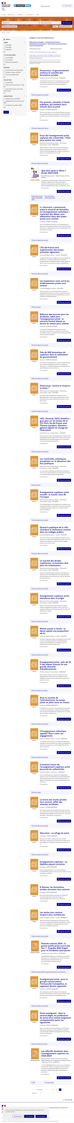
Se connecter (68, 6)
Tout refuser (29, 1116)
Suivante (34, 1093)
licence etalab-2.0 (53, 1121)
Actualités (19, 14)
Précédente (40, 1089)
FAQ (37, 14)
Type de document (10, 55)
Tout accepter (41, 1116)
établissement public (56, 48)
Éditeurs (6, 67)
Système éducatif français (52, 42)
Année (6, 42)
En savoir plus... (44, 87)
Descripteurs (8, 96)
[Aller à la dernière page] (41, 1093)
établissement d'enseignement (37, 44)
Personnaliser (17, 1116)
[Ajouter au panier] (59, 90)
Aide (55, 26)
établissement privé (34, 48)
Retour (8, 32)
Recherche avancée (65, 26)
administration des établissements (57, 44)
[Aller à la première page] (32, 1090)
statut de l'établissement (36, 45)
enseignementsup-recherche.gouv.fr (58, 1107)
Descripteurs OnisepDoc (37, 42)
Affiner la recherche (55, 56)
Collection (7, 80)
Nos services (29, 14)
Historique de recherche (9, 26)
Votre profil (10, 14)
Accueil (3, 14)
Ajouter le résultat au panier (41, 56)
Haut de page (68, 1099)
